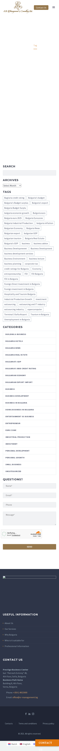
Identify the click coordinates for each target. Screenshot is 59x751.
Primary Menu (53, 7)
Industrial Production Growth (18, 299)
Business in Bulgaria (16, 403)
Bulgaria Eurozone (34, 218)
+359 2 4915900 (20, 692)
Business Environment (14, 258)
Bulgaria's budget (36, 197)
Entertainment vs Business (19, 416)
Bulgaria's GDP (13, 361)
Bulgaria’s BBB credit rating (20, 368)
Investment (11, 444)
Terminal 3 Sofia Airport (15, 314)
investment (41, 299)
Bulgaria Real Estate (34, 238)
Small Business (13, 464)
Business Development (41, 248)
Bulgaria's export (40, 202)
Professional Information (17, 646)
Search (53, 172)
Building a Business (15, 334)
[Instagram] (33, 714)
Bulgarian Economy (13, 228)
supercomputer (34, 309)
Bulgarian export (12, 233)
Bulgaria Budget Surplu (15, 208)
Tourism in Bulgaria (40, 314)
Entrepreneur (12, 423)
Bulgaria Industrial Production (18, 223)
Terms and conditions (28, 724)
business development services (18, 253)
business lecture (36, 258)
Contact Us (41, 7)
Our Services (10, 629)
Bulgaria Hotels (14, 341)
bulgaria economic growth (16, 213)
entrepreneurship (12, 273)
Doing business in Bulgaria (19, 409)
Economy (36, 268)
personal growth (15, 457)
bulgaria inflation (44, 223)
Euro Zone (10, 430)
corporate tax (31, 263)
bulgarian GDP (30, 233)
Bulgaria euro (39, 213)
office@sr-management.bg (25, 697)
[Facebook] (26, 714)
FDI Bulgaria (37, 273)
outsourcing (10, 304)
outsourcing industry (14, 309)
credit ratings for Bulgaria (16, 268)
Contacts (9, 724)
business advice (41, 243)
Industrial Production (17, 437)
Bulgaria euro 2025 (13, 218)
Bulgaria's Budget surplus (16, 202)
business (26, 243)
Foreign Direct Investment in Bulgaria (22, 284)
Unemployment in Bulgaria (17, 319)
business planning (12, 263)
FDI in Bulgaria (11, 279)
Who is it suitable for (14, 640)
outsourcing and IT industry (32, 304)
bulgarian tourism (12, 238)
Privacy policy (48, 724)
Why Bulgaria (11, 634)
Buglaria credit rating (14, 197)
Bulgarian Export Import (19, 382)
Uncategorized (13, 471)
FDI (26, 273)
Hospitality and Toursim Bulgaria (19, 294)
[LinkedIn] (29, 714)
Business (10, 389)
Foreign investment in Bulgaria (18, 289)
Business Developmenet (15, 248)
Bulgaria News (33, 228)
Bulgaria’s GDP (11, 243)
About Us (9, 623)
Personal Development (17, 451)
